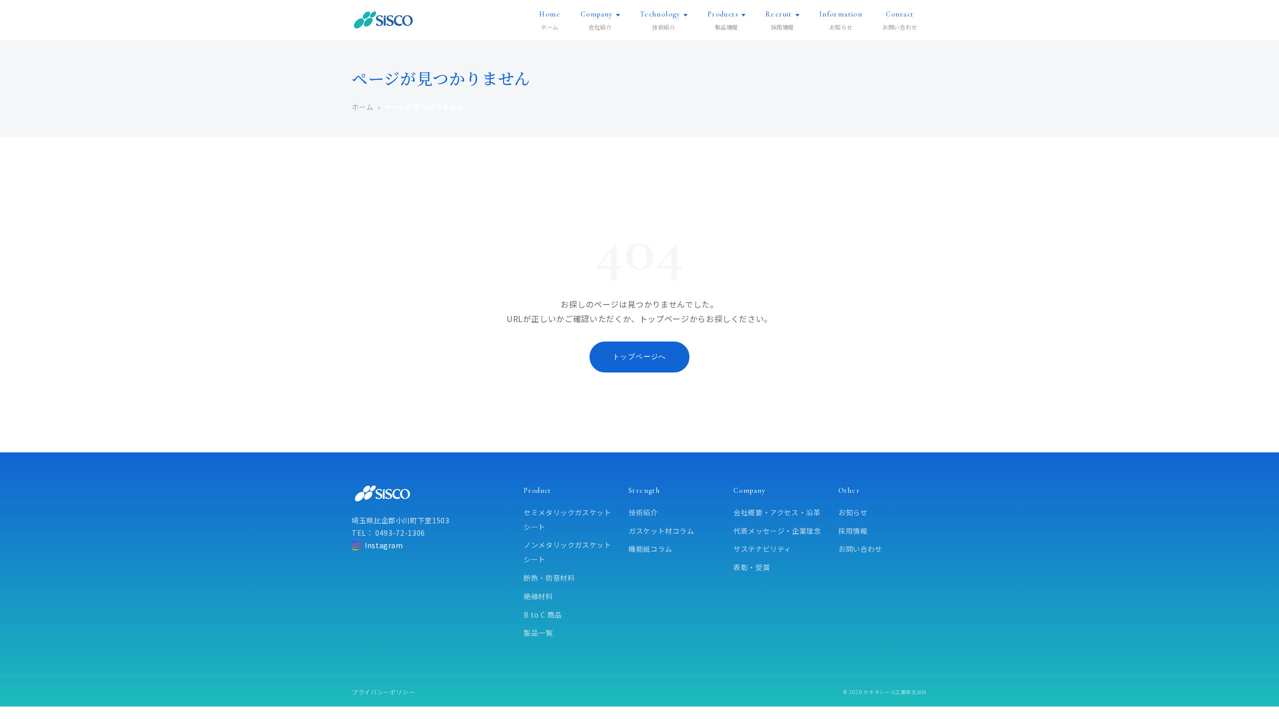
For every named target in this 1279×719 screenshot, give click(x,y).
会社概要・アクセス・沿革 (777, 512)
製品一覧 (538, 633)
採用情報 (853, 531)
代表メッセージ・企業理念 (777, 531)
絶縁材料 (538, 596)
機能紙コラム (650, 549)
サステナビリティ (762, 549)
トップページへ (639, 357)
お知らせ (853, 512)
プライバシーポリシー (383, 692)
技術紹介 (643, 512)
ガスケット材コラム (661, 531)
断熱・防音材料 (549, 578)
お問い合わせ (860, 549)
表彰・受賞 (751, 567)
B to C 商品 (543, 615)
